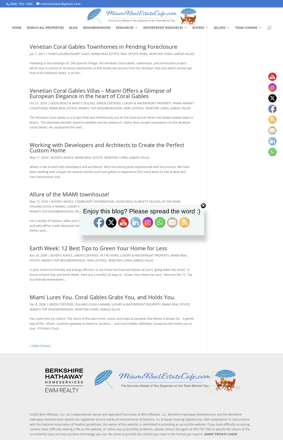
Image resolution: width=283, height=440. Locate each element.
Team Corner (246, 28)
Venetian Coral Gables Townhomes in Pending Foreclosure (103, 46)
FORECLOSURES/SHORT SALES (69, 54)
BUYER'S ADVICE (62, 157)
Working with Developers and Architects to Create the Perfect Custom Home (107, 147)
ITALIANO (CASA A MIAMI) (92, 304)
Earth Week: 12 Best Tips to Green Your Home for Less (98, 248)
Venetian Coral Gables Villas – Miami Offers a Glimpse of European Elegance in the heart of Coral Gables (100, 93)
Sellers (220, 28)
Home (16, 28)
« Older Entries (40, 346)
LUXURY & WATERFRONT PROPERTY (146, 103)
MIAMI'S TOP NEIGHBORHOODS (100, 108)
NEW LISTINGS (134, 108)
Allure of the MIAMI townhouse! (69, 194)
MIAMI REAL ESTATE (105, 54)
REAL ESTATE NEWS (134, 54)
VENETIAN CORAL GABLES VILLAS (171, 54)
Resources (125, 28)
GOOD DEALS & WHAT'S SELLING (72, 103)
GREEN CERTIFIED (109, 103)
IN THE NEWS (109, 255)
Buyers (198, 28)
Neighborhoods (97, 28)
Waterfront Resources (163, 28)
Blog (73, 28)
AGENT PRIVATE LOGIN (220, 434)
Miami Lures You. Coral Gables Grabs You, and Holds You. (102, 297)
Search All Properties (45, 28)
